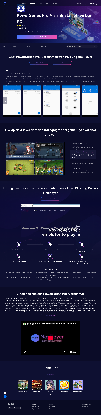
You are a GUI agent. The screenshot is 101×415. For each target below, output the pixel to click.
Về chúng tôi (35, 406)
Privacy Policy (84, 406)
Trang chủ (23, 3)
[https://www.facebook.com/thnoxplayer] (5, 396)
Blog (47, 3)
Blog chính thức (36, 409)
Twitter (51, 409)
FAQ (41, 3)
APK (62, 63)
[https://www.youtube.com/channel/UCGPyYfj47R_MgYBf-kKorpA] (5, 393)
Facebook (54, 3)
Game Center (33, 3)
